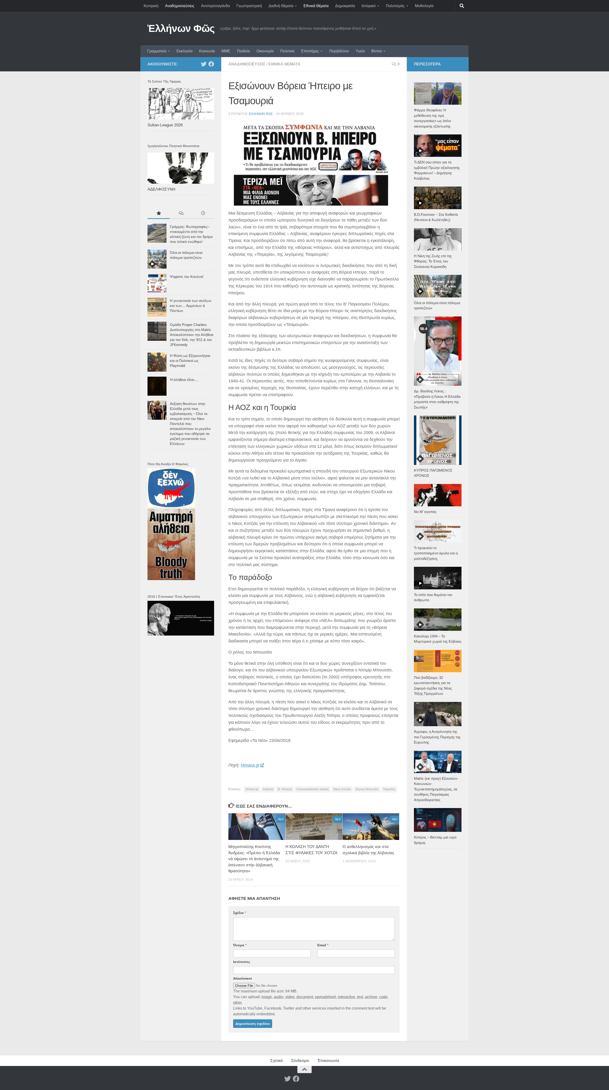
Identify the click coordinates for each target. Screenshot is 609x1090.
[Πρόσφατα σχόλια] (181, 214)
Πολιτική (287, 51)
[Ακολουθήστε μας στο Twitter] (203, 64)
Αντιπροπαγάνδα (215, 6)
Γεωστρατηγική (249, 6)
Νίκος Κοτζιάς (342, 789)
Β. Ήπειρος (285, 789)
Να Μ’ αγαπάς (425, 512)
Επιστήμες (310, 51)
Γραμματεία (156, 51)
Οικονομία (265, 51)
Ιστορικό (369, 6)
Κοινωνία (207, 51)
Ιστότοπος (241, 962)
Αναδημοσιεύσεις (179, 6)
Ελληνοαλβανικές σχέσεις (313, 789)
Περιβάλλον (339, 51)
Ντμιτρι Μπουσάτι (367, 789)
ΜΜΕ (225, 51)
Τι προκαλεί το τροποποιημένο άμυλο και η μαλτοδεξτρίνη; (436, 553)
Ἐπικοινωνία (328, 1061)
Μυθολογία (424, 6)
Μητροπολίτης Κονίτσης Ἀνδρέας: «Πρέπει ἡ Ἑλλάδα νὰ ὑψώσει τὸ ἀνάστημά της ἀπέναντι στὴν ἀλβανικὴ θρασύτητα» (254, 858)
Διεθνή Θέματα (281, 6)
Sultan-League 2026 (165, 125)
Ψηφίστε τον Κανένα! (186, 277)
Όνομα (239, 945)
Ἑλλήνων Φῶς (181, 28)
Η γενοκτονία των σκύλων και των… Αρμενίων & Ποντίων (190, 306)
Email (322, 945)
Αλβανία (268, 789)
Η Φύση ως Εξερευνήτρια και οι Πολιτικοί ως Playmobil (190, 361)
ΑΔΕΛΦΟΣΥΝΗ (161, 189)
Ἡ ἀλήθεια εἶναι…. (184, 380)
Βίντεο (376, 51)
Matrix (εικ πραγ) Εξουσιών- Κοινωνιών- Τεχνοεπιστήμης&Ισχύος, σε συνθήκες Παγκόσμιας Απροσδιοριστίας (436, 789)
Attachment (242, 978)
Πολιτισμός (395, 6)
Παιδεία (243, 51)
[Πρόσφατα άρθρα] (203, 214)
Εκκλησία (184, 51)
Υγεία (360, 51)
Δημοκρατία (345, 6)
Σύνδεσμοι (300, 1061)
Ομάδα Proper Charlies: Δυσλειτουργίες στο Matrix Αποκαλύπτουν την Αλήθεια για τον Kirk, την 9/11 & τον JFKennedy (191, 335)
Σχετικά (276, 1061)
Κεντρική (151, 6)
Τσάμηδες (389, 789)
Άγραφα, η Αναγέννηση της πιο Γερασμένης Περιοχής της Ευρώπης (437, 737)
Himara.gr (250, 765)
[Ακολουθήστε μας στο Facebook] (211, 64)
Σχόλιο (239, 913)
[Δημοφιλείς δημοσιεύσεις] (158, 214)
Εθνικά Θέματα (316, 6)
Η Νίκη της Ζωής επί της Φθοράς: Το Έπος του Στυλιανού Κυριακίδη (433, 261)
